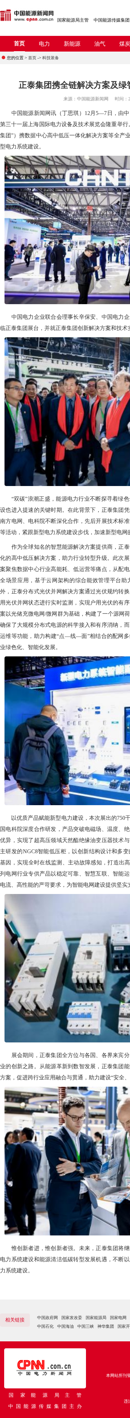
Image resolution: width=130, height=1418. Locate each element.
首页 (19, 43)
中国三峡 (85, 1326)
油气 (99, 44)
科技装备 (50, 57)
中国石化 (45, 1326)
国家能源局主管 (73, 20)
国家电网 (118, 1317)
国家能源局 (96, 1317)
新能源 (72, 44)
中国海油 (65, 1326)
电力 (44, 44)
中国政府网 (47, 1317)
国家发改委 (71, 1317)
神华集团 (105, 1326)
